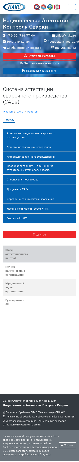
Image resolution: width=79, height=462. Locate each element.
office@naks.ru (65, 35)
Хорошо (69, 445)
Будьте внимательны (42, 55)
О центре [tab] (39, 234)
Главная (8, 111)
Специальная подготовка (22, 179)
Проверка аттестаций (61, 41)
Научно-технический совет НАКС (28, 208)
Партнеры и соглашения (41, 70)
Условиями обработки (45, 447)
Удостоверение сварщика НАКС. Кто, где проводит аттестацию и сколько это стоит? (34, 422)
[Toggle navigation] (72, 7)
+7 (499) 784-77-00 (20, 35)
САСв (20, 111)
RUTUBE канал (65, 47)
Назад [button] (10, 119)
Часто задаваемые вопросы (41, 63)
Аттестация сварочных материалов (29, 147)
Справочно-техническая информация (30, 199)
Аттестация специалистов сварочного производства (30, 135)
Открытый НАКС (17, 218)
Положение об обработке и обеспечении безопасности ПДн (40, 416)
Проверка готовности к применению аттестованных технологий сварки (30, 168)
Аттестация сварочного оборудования (31, 156)
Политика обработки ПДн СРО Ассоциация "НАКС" (35, 412)
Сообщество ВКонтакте (24, 47)
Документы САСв (18, 189)
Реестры (32, 111)
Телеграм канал (18, 41)
